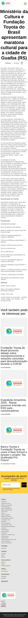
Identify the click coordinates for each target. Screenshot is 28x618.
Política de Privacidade (15, 616)
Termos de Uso (7, 616)
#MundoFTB (4, 581)
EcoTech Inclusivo (5, 529)
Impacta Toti (3, 528)
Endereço (3, 562)
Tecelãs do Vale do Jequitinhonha (8, 526)
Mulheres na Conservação (6, 505)
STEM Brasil (3, 501)
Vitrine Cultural (4, 511)
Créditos (22, 616)
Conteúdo (3, 551)
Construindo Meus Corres (6, 524)
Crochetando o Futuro (5, 519)
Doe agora (3, 578)
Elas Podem (3, 521)
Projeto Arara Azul (5, 536)
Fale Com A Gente (5, 560)
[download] (22, 63)
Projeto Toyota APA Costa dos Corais (8, 539)
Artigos (2, 555)
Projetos (3, 499)
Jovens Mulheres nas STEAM (7, 518)
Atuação (3, 568)
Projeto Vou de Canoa (5, 503)
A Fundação (4, 545)
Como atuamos (4, 571)
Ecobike (3, 513)
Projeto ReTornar (4, 537)
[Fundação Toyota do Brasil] (6, 5)
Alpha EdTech (4, 533)
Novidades (3, 553)
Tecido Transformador (5, 523)
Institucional (3, 548)
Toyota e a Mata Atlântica (6, 508)
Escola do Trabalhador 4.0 (6, 542)
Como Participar (5, 574)
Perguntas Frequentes (5, 565)
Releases (3, 557)
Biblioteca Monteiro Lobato (6, 510)
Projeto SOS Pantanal (5, 541)
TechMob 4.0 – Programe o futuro (8, 534)
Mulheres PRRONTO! (5, 514)
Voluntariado (3, 576)
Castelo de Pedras (5, 531)
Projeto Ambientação (5, 506)
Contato (3, 564)
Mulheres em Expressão (6, 516)
